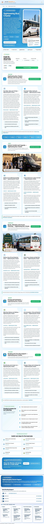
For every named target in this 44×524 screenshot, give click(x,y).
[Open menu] (42, 2)
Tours (6, 6)
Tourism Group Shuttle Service (9, 42)
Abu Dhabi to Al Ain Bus (35, 226)
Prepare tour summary (27, 67)
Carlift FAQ (38, 354)
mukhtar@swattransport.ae (13, 493)
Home (4, 6)
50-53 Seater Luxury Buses (9, 45)
